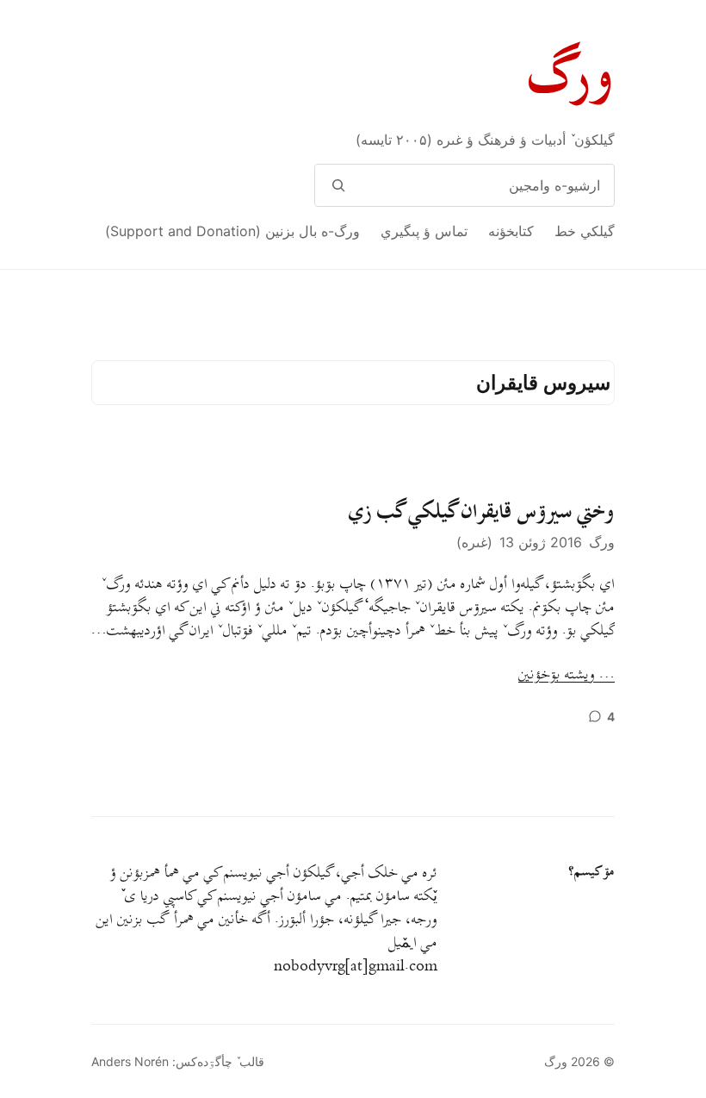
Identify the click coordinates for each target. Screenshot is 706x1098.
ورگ (572, 76)
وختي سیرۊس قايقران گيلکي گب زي (482, 512)
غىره (474, 542)
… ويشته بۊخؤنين (566, 675)
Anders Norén (130, 1061)
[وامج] (338, 185)
